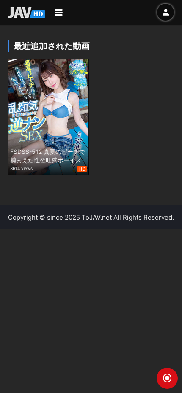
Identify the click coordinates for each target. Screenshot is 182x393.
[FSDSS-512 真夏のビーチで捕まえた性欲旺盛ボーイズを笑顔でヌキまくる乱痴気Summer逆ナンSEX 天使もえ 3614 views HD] (48, 116)
